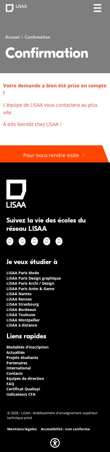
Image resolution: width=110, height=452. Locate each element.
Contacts (14, 373)
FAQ (10, 383)
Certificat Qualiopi (23, 388)
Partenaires (17, 362)
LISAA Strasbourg (22, 304)
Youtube (59, 241)
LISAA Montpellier (23, 320)
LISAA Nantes (19, 293)
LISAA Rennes (19, 299)
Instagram (22, 241)
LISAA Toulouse (20, 314)
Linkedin (34, 241)
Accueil (12, 37)
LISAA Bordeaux (21, 309)
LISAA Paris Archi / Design (30, 283)
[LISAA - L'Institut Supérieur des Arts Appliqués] (16, 194)
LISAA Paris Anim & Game (30, 288)
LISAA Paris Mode (22, 272)
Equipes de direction (25, 378)
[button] (55, 443)
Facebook (9, 241)
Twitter (46, 241)
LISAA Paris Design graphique (33, 278)
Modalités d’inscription (27, 347)
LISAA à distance (21, 325)
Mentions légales (22, 429)
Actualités (15, 352)
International (18, 368)
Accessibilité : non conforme (65, 429)
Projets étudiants (22, 357)
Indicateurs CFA (21, 394)
